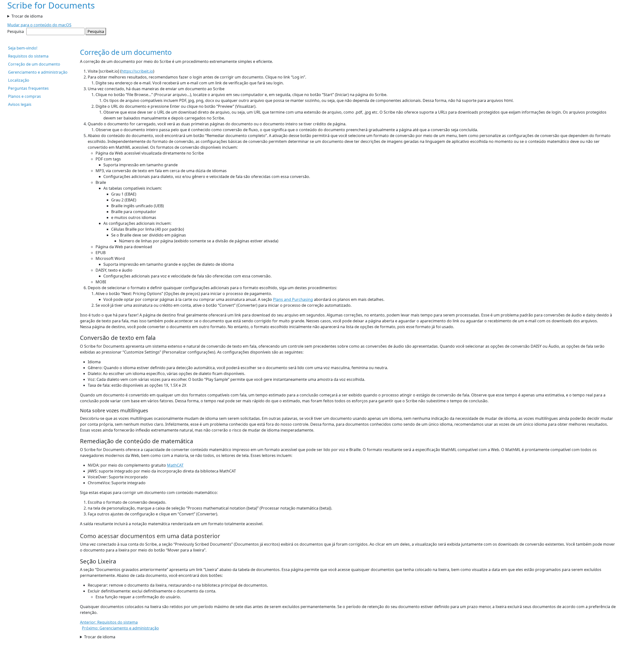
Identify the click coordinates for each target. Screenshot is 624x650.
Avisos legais (19, 104)
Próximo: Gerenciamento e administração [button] (120, 628)
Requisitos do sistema (28, 56)
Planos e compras (24, 96)
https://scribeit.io (137, 71)
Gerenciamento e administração (38, 72)
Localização (18, 80)
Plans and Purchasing (293, 299)
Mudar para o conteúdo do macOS (39, 25)
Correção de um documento (34, 64)
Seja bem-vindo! (22, 48)
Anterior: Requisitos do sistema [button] (109, 622)
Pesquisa (15, 31)
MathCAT (175, 465)
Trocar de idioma (27, 16)
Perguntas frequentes (28, 88)
